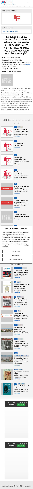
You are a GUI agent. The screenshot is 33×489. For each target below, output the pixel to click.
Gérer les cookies (25, 486)
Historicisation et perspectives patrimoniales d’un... (20, 329)
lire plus (27, 64)
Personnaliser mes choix (16, 259)
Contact (16, 486)
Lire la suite (17, 136)
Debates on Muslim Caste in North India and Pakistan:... (22, 286)
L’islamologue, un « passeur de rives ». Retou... (20, 159)
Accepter (21, 404)
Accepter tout (17, 251)
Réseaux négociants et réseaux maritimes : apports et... (21, 360)
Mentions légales (7, 486)
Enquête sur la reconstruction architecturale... (19, 174)
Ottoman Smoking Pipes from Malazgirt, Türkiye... (21, 188)
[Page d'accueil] (8, 5)
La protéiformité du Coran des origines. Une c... (21, 216)
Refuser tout (16, 255)
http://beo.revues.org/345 (10, 31)
